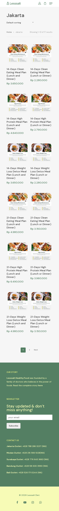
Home (9, 32)
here (40, 385)
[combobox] (21, 22)
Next (36, 350)
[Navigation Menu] (50, 3)
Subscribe (13, 425)
